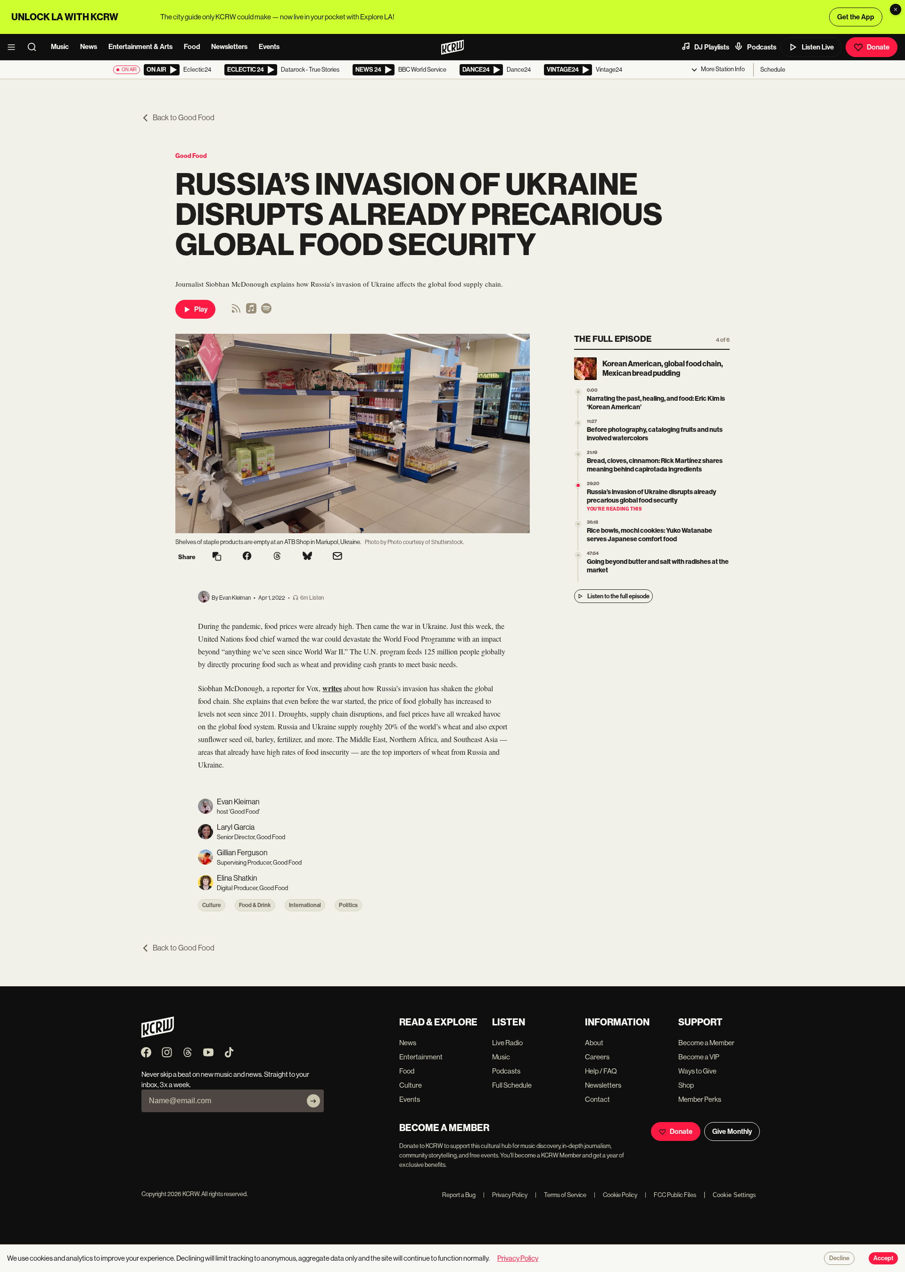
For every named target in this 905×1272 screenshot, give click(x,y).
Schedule (772, 69)
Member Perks (699, 1099)
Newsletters (229, 46)
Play (200, 309)
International (305, 905)
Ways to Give (697, 1071)
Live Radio (507, 1043)
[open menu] (14, 47)
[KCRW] (157, 1035)
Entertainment (421, 1057)
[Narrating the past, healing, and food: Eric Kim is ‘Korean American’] (578, 392)
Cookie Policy (615, 1194)
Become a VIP (698, 1057)
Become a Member (706, 1043)
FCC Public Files (670, 1194)
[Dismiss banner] (895, 9)
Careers (597, 1057)
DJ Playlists (711, 47)
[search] (35, 47)
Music (60, 46)
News (88, 46)
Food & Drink (255, 905)
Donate (878, 47)
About (594, 1043)
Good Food (191, 155)
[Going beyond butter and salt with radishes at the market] (578, 555)
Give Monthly (732, 1131)
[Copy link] (217, 557)
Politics (348, 905)
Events (269, 46)
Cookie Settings (734, 1194)
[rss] (236, 311)
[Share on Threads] (277, 556)
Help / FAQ (601, 1071)
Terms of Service (560, 1194)
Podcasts (761, 47)
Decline (839, 1258)
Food (192, 46)
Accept (883, 1258)
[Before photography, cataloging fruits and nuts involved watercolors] (578, 423)
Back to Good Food (183, 117)
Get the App (855, 17)
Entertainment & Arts (140, 46)
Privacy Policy (505, 1194)
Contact (597, 1099)
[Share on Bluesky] (307, 556)
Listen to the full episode (618, 596)
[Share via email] (337, 557)
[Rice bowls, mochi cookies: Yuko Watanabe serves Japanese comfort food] (578, 524)
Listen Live (818, 47)
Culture (211, 905)
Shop (686, 1085)
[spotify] (266, 311)
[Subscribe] (313, 1100)
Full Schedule (512, 1085)
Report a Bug (459, 1194)
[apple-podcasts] (251, 311)
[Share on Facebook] (247, 556)
